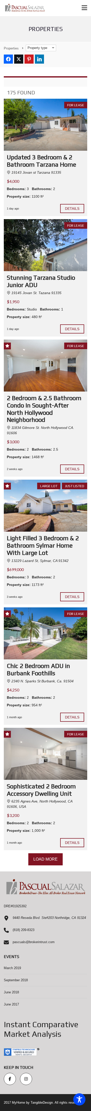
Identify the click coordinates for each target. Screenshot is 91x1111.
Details (72, 208)
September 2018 (16, 980)
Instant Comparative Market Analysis (41, 1029)
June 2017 (11, 1004)
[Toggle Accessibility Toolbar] (79, 1099)
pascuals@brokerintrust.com (34, 942)
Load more (45, 859)
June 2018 (11, 992)
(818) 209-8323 (23, 930)
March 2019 (12, 968)
